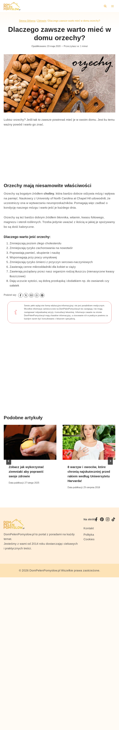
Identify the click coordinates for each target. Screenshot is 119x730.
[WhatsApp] (36, 295)
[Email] (31, 295)
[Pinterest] (42, 295)
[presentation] (30, 442)
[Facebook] (20, 295)
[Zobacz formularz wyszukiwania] (105, 6)
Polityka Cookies (89, 537)
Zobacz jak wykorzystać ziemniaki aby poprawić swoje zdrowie (26, 471)
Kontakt (89, 528)
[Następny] (110, 461)
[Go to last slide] (8, 461)
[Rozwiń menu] (112, 6)
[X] (26, 295)
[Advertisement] (59, 153)
